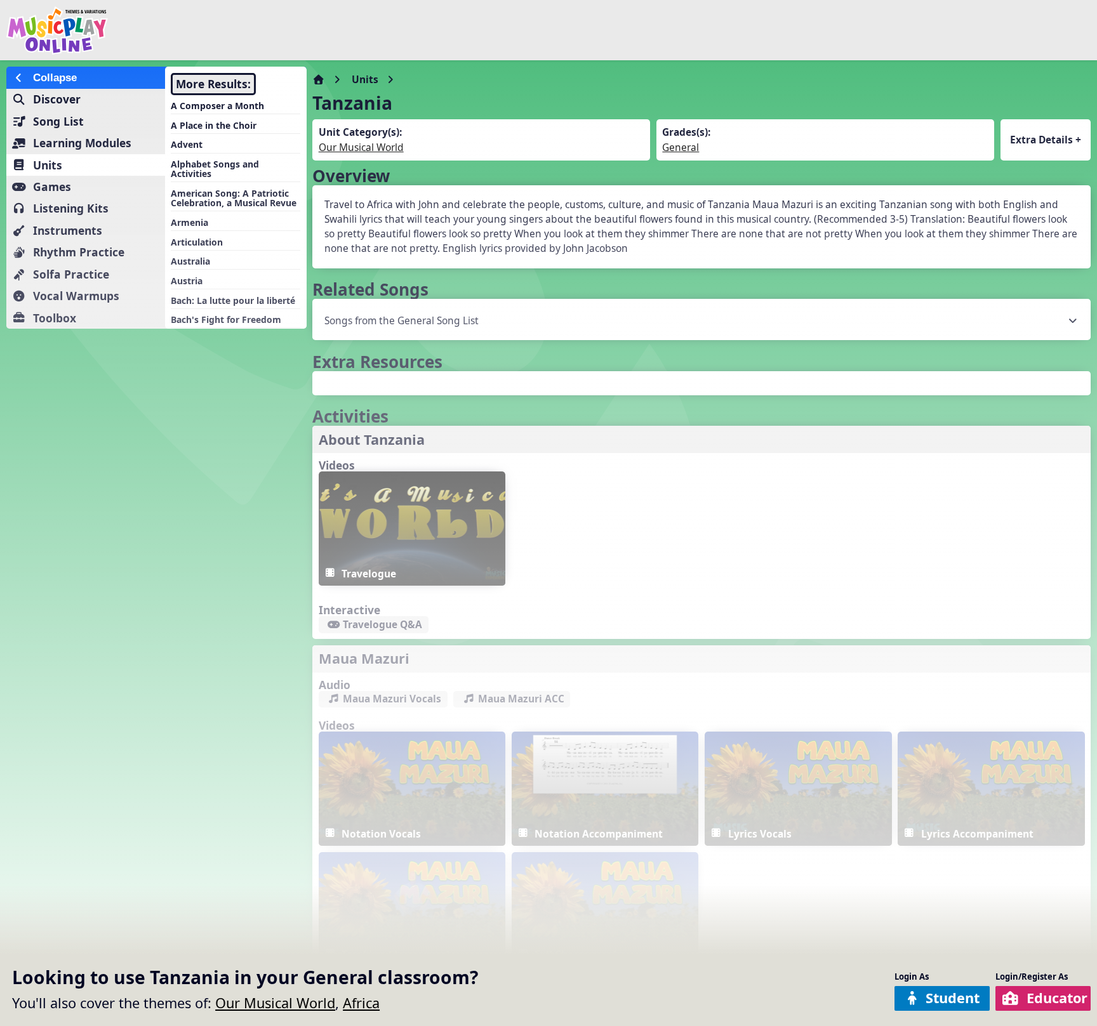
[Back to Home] (185, 30)
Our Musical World (275, 1003)
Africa (361, 1003)
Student (953, 998)
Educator (1057, 998)
